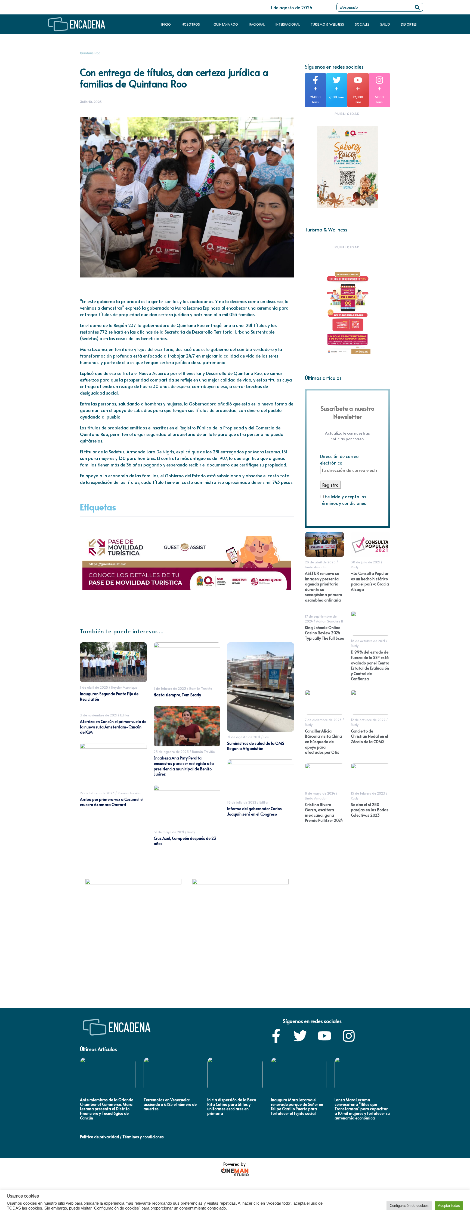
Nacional (257, 24)
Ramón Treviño (129, 793)
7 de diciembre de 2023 (323, 720)
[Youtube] (324, 1036)
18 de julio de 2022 (241, 802)
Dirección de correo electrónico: (339, 459)
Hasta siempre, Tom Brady (177, 694)
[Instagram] (348, 1036)
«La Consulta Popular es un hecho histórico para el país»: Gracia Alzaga (370, 581)
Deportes (409, 24)
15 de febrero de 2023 (368, 793)
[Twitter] (300, 1036)
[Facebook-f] (276, 1036)
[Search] (417, 7)
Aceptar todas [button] (449, 1206)
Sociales (362, 24)
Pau (266, 737)
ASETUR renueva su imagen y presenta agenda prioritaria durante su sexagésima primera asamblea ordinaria (323, 587)
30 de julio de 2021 (365, 562)
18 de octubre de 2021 (368, 641)
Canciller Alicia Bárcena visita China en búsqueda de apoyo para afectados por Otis (323, 741)
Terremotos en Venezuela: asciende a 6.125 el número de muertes (170, 1104)
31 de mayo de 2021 (169, 832)
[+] (315, 80)
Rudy (191, 832)
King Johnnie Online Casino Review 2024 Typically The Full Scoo (324, 633)
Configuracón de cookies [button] (409, 1206)
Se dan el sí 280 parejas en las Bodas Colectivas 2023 (369, 810)
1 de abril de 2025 (94, 687)
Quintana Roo (226, 24)
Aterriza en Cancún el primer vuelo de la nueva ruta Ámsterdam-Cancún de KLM (113, 727)
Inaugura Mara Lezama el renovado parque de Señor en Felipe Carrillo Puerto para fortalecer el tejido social (297, 1106)
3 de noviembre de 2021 (98, 715)
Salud (385, 24)
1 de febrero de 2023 (170, 688)
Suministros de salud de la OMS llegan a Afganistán (255, 746)
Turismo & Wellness (327, 24)
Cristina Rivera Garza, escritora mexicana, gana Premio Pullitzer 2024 (324, 812)
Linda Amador (316, 567)
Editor (124, 715)
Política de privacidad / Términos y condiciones (122, 1136)
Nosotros (191, 24)
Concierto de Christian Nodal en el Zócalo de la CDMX (369, 736)
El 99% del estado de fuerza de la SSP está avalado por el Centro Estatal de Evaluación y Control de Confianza (370, 665)
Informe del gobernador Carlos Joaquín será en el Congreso (254, 811)
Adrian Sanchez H (329, 621)
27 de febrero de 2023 (97, 793)
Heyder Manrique (124, 687)
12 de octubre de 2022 (368, 720)
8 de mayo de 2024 (320, 793)
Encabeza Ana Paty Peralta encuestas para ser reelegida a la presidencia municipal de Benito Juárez (184, 766)
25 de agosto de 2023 (171, 751)
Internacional (288, 24)
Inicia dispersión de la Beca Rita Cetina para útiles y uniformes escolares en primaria (231, 1106)
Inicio (166, 24)
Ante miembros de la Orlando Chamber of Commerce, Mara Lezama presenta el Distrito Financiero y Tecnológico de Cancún (106, 1109)
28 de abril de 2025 (320, 562)
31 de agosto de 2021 (243, 737)
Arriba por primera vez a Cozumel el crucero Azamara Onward (112, 802)
